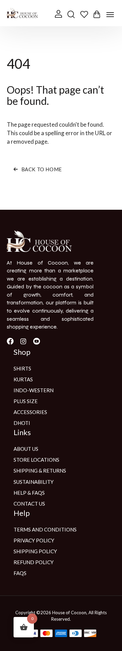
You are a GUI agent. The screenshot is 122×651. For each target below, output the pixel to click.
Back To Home (41, 169)
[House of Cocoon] (29, 12)
